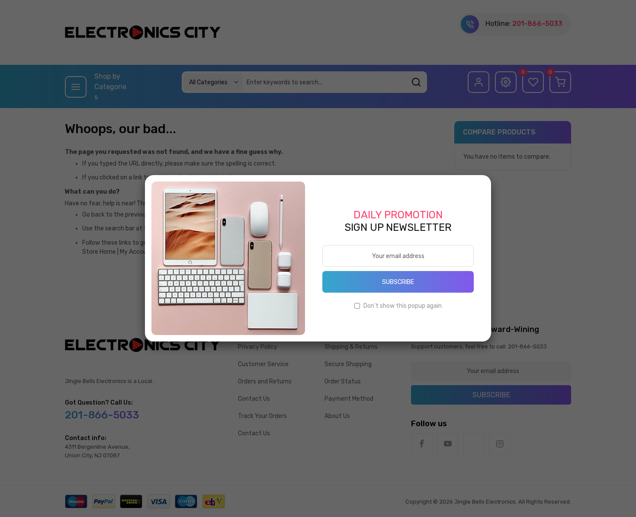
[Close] (491, 175)
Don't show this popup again (402, 306)
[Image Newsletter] (228, 258)
